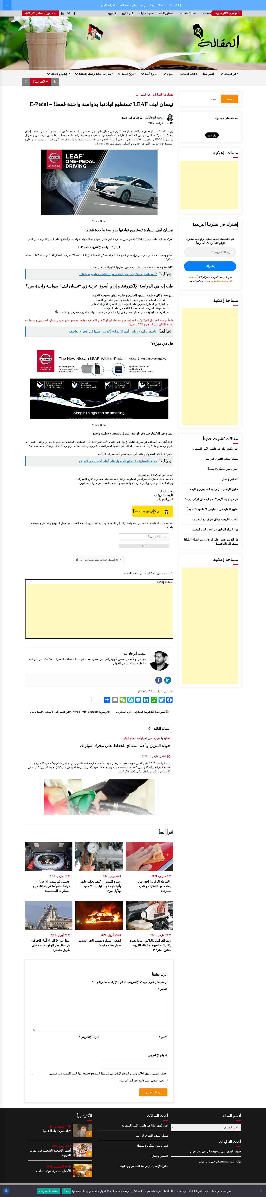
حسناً (66, 1191)
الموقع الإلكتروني (157, 1055)
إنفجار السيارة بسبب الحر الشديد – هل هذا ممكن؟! (100, 943)
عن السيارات (143, 94)
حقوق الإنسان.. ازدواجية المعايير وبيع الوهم (214, 489)
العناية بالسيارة (162, 738)
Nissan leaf (78, 711)
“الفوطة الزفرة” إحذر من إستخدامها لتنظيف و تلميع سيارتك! (154, 886)
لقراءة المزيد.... (106, 5)
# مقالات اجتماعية (187, 13)
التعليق (162, 989)
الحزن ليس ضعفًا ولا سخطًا (222, 468)
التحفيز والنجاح (230, 479)
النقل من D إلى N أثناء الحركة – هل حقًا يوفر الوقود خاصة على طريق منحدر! (50, 945)
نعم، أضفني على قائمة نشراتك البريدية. (142, 1080)
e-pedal (92, 711)
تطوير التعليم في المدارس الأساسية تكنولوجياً (212, 509)
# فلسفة (205, 13)
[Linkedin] (167, 680)
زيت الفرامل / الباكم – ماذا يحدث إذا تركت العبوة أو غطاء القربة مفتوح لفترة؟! (150, 945)
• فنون (170, 73)
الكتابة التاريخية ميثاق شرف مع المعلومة (215, 519)
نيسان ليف (36, 711)
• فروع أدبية (152, 73)
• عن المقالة (231, 73)
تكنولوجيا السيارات (162, 94)
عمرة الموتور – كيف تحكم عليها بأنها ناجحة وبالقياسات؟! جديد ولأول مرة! (101, 886)
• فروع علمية (129, 73)
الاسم (163, 1037)
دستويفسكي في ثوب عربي (204, 1151)
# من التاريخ (127, 13)
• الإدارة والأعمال (60, 73)
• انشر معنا (209, 73)
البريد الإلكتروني (89, 1037)
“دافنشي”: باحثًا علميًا (57, 1131)
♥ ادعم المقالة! (188, 73)
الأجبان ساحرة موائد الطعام (53, 1171)
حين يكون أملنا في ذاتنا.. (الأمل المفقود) (215, 448)
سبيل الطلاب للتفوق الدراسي (221, 458)
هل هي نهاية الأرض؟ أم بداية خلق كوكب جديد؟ (211, 499)
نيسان (48, 711)
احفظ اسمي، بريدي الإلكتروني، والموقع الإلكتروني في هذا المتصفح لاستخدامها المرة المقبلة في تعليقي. (108, 1073)
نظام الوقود (128, 738)
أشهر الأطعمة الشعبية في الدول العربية (50, 1153)
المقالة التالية (161, 728)
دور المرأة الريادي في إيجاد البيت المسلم (215, 529)
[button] (55, 82)
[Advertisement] (99, 611)
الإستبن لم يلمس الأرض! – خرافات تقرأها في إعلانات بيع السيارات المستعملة (51, 886)
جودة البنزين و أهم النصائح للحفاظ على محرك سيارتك (125, 745)
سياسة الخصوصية (48, 1191)
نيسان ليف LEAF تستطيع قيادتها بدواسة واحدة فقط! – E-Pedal (101, 104)
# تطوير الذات (166, 13)
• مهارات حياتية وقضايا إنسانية (96, 73)
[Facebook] (158, 680)
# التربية (112, 13)
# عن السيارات (146, 13)
